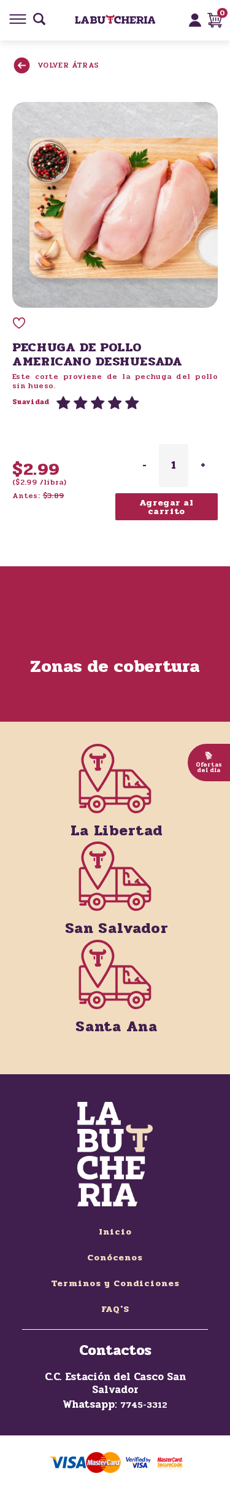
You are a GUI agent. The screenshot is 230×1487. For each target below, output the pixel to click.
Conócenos (115, 1257)
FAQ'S (115, 1309)
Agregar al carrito (166, 507)
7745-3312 (143, 1405)
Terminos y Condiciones (115, 1283)
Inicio (115, 1232)
